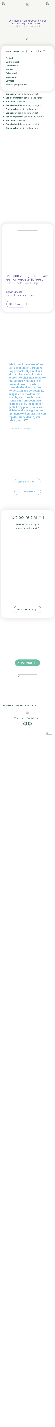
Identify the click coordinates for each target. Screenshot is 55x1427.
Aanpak (12, 1321)
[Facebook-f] (30, 723)
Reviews (13, 1339)
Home (10, 1294)
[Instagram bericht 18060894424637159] (27, 551)
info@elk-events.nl (27, 651)
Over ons (14, 1303)
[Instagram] (25, 723)
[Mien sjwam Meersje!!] (27, 543)
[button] (3, 397)
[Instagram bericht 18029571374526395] (27, 535)
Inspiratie (14, 1330)
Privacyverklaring (32, 705)
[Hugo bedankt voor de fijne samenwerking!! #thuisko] (27, 596)
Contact (12, 1348)
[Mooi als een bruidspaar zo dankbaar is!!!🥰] (27, 584)
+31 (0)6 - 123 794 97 (27, 647)
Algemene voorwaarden (13, 705)
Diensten (14, 1312)
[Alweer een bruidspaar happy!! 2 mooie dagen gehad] (27, 567)
